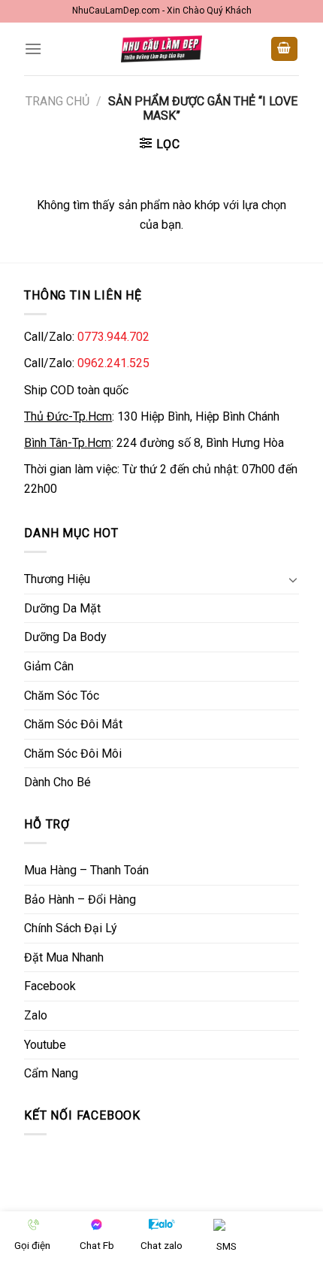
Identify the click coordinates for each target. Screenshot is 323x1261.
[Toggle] (293, 579)
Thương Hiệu (57, 579)
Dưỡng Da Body (65, 637)
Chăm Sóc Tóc (61, 695)
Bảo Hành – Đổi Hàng (80, 899)
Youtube (45, 1045)
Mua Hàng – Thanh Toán (86, 870)
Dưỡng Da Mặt (62, 608)
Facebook (50, 986)
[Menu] (33, 48)
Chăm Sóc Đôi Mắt (73, 724)
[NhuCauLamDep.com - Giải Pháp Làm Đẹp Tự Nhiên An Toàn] (161, 48)
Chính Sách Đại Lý (70, 928)
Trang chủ (57, 101)
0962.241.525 (113, 363)
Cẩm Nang (51, 1073)
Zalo (35, 1015)
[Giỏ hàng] (284, 49)
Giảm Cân (49, 666)
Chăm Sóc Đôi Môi (73, 753)
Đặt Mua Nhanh (64, 957)
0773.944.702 (113, 337)
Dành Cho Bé (57, 782)
